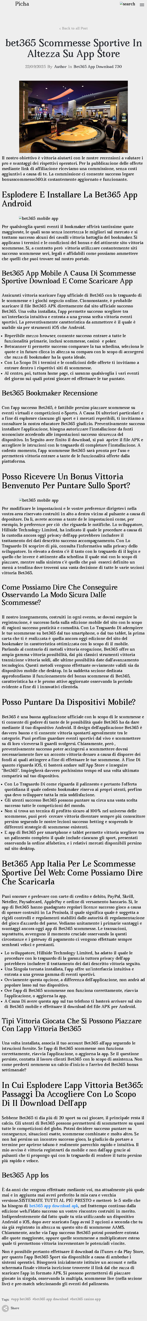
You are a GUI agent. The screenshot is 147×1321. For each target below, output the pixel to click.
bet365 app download (51, 1299)
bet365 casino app (86, 1299)
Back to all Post (75, 29)
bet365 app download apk (53, 1206)
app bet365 (22, 1299)
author (60, 67)
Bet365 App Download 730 (98, 67)
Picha (22, 4)
